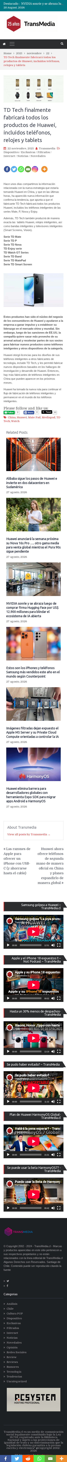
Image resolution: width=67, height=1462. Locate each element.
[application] (33, 932)
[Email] (28, 166)
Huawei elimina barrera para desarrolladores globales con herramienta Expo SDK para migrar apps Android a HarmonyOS (31, 795)
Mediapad (48, 417)
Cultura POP (15, 1313)
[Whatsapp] (21, 166)
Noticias (22, 156)
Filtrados (44, 152)
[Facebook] (7, 166)
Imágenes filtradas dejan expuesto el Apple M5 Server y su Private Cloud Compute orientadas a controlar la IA (32, 732)
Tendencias (14, 1376)
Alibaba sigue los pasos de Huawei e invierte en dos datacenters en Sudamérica (31, 483)
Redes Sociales (16, 1352)
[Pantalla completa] (59, 945)
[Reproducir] (8, 945)
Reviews (12, 1362)
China (12, 417)
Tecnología (14, 1371)
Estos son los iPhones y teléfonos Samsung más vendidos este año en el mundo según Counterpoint (33, 672)
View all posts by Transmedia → (28, 834)
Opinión (12, 1347)
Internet (9, 156)
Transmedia (47, 148)
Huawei (22, 417)
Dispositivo (11, 152)
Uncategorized (17, 1381)
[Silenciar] (53, 945)
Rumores (13, 1366)
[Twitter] (14, 166)
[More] (44, 166)
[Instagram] (35, 166)
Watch (15, 421)
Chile (10, 1308)
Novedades (38, 156)
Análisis (12, 1303)
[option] (42, 4)
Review (11, 1357)
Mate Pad (34, 417)
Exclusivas (28, 152)
